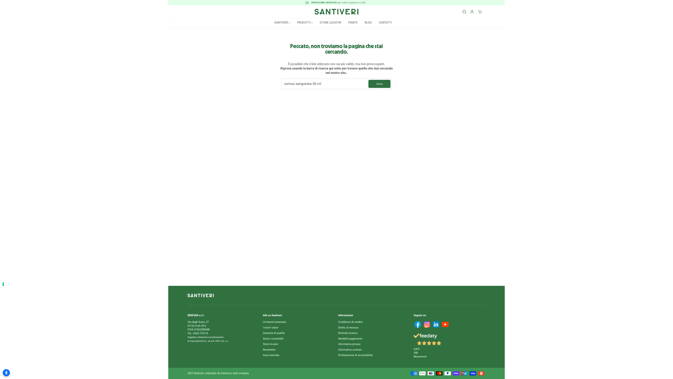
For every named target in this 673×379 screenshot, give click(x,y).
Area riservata (271, 355)
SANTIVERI (281, 22)
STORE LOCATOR (330, 22)
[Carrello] (480, 12)
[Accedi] (472, 12)
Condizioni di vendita (350, 322)
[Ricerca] (464, 12)
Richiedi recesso (348, 333)
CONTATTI (385, 22)
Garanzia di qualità (274, 333)
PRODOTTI (304, 22)
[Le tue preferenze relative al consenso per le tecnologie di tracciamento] (3, 284)
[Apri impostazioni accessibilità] (6, 372)
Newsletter (269, 349)
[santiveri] (336, 11)
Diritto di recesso (348, 327)
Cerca (379, 83)
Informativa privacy (349, 344)
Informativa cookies (350, 349)
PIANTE (353, 22)
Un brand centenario (274, 322)
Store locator (270, 344)
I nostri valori (270, 327)
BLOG (368, 22)
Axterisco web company (235, 373)
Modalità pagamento (350, 338)
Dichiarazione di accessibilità (355, 355)
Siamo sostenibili (273, 338)
